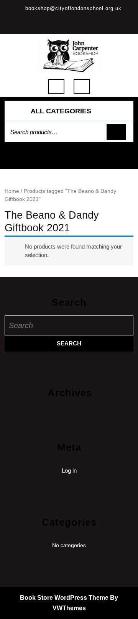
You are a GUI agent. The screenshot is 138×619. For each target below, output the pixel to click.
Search (116, 132)
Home (12, 191)
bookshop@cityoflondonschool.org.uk (73, 8)
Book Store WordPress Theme (64, 597)
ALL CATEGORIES (61, 111)
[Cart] (69, 160)
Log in (69, 470)
